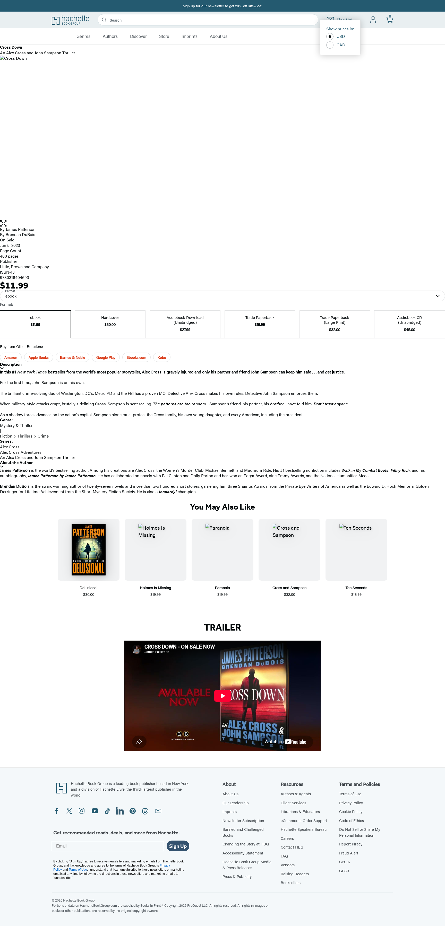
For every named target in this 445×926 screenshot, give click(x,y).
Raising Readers (295, 873)
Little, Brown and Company (24, 266)
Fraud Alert (348, 852)
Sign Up (178, 846)
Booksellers (291, 882)
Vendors (288, 864)
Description (11, 364)
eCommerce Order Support (304, 820)
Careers (287, 838)
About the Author (16, 462)
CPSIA (344, 861)
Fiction (6, 436)
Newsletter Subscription (243, 820)
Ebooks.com (136, 357)
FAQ (284, 856)
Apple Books (39, 357)
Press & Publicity (237, 876)
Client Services (293, 802)
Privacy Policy (351, 802)
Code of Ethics (351, 820)
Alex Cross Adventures (20, 452)
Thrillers (25, 436)
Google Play (105, 357)
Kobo (162, 357)
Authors (110, 36)
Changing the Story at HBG (245, 843)
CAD (341, 45)
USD (341, 36)
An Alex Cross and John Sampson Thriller (37, 457)
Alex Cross (10, 447)
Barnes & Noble (72, 357)
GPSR (344, 870)
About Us (218, 36)
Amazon (10, 357)
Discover (138, 36)
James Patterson (21, 229)
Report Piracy (350, 843)
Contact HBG (292, 847)
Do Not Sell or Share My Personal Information (359, 832)
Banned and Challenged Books (243, 832)
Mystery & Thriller (16, 425)
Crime (43, 436)
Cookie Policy (350, 811)
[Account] (373, 19)
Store (164, 36)
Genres (83, 36)
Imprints (190, 36)
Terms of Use (350, 793)
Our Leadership (235, 802)
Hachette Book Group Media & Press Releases (246, 864)
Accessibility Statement (242, 852)
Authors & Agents (296, 793)
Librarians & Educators (300, 811)
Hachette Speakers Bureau (304, 829)
